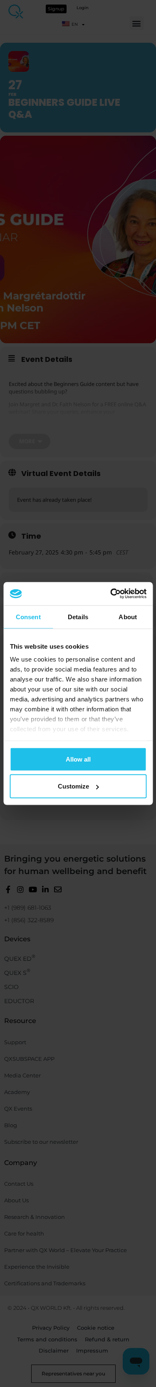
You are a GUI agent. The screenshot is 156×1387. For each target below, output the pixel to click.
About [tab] (128, 616)
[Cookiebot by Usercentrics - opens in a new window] (111, 593)
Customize (73, 786)
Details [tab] (78, 616)
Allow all (78, 758)
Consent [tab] (28, 616)
